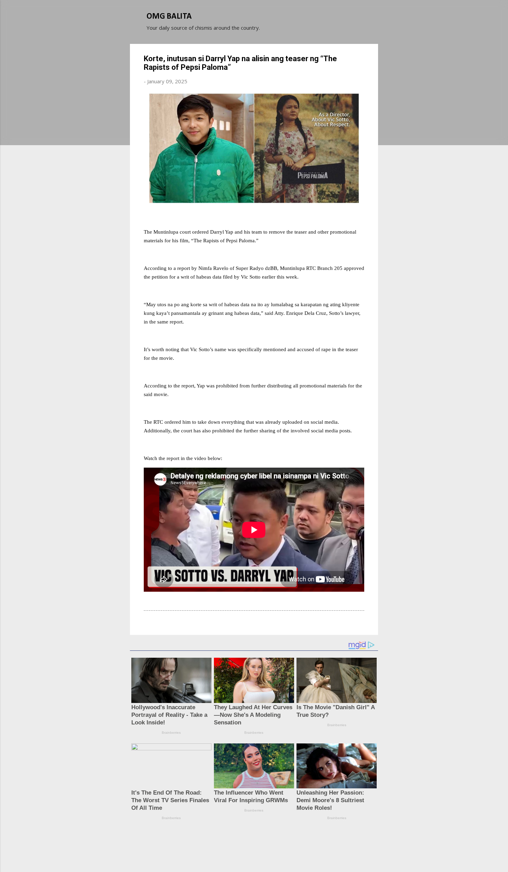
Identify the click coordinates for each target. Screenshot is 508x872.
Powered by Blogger (258, 840)
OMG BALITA (169, 16)
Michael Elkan (270, 854)
